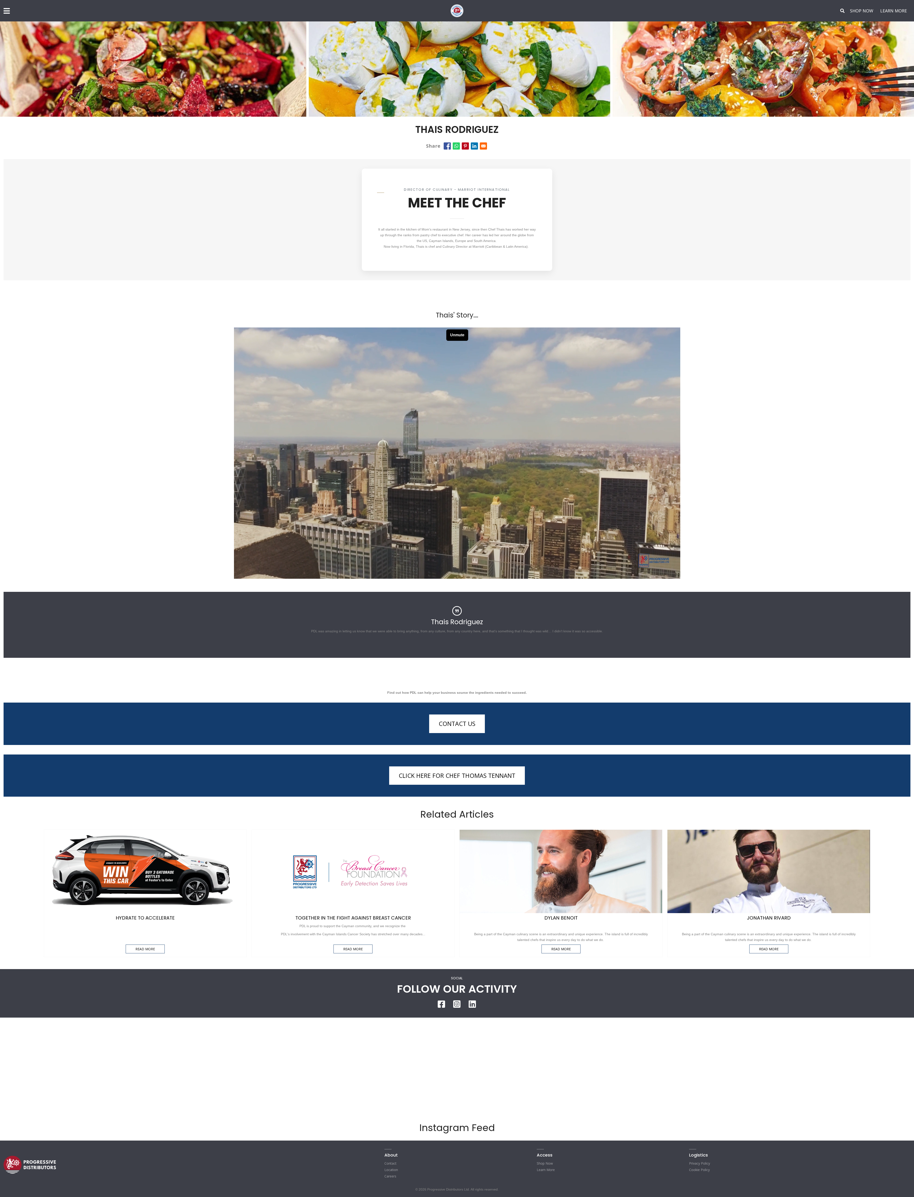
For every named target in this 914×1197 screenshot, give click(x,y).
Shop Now (545, 1163)
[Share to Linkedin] (474, 146)
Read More (145, 949)
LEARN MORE (893, 11)
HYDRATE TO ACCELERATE (145, 918)
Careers (390, 1176)
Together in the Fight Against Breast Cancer (353, 918)
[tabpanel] (457, 621)
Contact (390, 1163)
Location (391, 1169)
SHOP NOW (861, 11)
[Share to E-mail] (483, 146)
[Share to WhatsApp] (456, 146)
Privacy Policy (699, 1163)
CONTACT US (457, 723)
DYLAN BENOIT (561, 918)
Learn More (546, 1169)
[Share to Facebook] (447, 146)
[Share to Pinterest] (465, 146)
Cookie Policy (699, 1169)
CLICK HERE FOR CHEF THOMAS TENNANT (457, 775)
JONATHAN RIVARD (769, 918)
